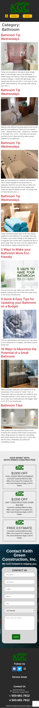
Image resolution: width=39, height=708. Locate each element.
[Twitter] (19, 668)
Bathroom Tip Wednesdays (10, 37)
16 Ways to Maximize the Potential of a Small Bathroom (18, 352)
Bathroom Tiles (12, 405)
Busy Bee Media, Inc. (26, 706)
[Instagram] (24, 668)
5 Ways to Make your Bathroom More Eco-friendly (16, 253)
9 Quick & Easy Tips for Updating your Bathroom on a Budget (18, 302)
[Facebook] (14, 668)
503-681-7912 (21, 695)
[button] (6, 16)
